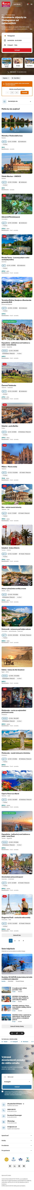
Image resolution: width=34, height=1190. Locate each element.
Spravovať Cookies (6, 1175)
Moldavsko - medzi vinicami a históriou (16, 753)
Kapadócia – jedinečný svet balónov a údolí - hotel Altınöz (16, 344)
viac (31, 29)
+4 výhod (5, 311)
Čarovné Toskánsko (9, 385)
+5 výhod (5, 144)
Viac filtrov (17, 78)
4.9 (5, 759)
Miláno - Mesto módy (9, 467)
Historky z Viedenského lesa (12, 136)
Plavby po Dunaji (6, 65)
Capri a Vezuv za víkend (10, 794)
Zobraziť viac (17, 935)
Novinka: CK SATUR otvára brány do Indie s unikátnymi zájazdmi (17, 978)
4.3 (5, 391)
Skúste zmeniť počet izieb (17, 89)
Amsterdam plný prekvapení (12, 877)
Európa (18, 65)
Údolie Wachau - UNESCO (11, 176)
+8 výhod (5, 394)
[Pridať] (17, 92)
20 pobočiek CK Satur (14, 1104)
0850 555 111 (11, 1109)
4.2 (5, 308)
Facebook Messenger (14, 1115)
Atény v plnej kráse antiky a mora (14, 588)
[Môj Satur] (27, 4)
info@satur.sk (12, 1127)
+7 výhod (5, 225)
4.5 (5, 472)
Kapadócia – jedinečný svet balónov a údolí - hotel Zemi (16, 835)
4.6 (5, 182)
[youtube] (24, 1166)
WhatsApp (11, 1121)
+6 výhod (5, 434)
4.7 (5, 223)
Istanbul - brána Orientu (11, 548)
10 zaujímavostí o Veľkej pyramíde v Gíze (19, 989)
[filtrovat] (22, 1033)
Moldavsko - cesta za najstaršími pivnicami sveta (14, 711)
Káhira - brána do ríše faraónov (13, 670)
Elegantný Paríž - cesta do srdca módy (16, 917)
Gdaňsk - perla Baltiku (10, 426)
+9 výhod (19, 353)
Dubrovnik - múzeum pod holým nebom (16, 629)
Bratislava (25, 1041)
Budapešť (15, 1041)
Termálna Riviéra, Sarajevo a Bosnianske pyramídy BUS (16, 301)
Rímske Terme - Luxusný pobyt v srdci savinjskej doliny (15, 258)
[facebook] (10, 1166)
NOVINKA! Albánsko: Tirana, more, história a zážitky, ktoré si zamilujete (21, 1007)
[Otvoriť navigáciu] (31, 4)
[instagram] (19, 1166)
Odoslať (17, 1087)
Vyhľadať (17, 50)
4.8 (5, 141)
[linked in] (15, 1166)
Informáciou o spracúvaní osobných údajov (13, 1094)
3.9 (5, 883)
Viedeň (5, 1041)
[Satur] (6, 4)
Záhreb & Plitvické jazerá (11, 217)
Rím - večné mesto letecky (12, 507)
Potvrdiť (24, 92)
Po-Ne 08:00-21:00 (18, 72)
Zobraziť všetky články (17, 1026)
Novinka (5, 350)
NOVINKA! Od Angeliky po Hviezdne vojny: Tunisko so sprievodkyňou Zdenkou (20, 998)
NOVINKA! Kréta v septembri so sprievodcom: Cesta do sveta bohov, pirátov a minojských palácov (21, 1017)
